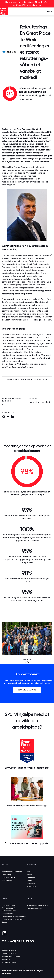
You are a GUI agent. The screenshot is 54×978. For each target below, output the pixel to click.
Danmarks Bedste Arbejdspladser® (8, 906)
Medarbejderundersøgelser (12, 872)
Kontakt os (6, 959)
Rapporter (31, 878)
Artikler (29, 875)
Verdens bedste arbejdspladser (14, 916)
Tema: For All (31, 887)
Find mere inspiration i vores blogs (27, 805)
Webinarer (31, 884)
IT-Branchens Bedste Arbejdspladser (9, 912)
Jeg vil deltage (27, 690)
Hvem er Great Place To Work (37, 905)
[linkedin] (4, 933)
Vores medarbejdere (34, 908)
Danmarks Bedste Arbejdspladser (17, 179)
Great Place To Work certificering (17, 364)
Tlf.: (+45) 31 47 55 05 (18, 941)
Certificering (6, 875)
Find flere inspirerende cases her (27, 379)
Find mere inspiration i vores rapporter (27, 843)
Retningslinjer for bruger (11, 956)
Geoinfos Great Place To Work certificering (22, 173)
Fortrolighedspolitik (9, 953)
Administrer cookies (9, 962)
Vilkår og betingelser (9, 950)
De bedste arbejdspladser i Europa (12, 920)
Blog (28, 872)
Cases (29, 881)
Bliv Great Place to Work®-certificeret (27, 767)
